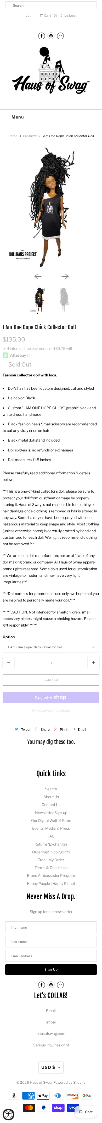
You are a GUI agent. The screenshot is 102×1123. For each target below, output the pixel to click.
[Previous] (37, 276)
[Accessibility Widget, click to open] (8, 1114)
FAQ (51, 836)
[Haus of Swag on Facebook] (41, 36)
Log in (30, 15)
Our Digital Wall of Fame (51, 820)
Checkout (68, 15)
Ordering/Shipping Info (51, 852)
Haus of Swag (41, 1082)
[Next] (64, 276)
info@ (51, 1022)
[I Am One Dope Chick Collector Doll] (51, 207)
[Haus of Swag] (51, 74)
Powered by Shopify (69, 1082)
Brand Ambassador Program (51, 875)
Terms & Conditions (51, 867)
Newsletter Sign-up (51, 812)
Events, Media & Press (51, 828)
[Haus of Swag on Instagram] (51, 36)
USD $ (48, 1067)
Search (51, 789)
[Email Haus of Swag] (60, 36)
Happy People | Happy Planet (51, 883)
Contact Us (51, 804)
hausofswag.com (51, 1033)
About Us (51, 797)
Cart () (50, 15)
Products (30, 136)
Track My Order (51, 860)
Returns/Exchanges (51, 844)
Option (9, 637)
